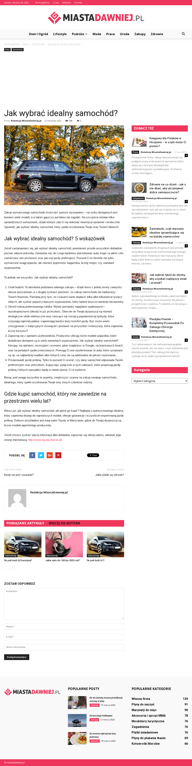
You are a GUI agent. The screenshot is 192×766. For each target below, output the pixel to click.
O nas (56, 2)
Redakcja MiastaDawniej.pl (26, 120)
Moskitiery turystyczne (148, 721)
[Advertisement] (96, 80)
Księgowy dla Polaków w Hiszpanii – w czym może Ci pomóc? (167, 142)
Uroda (124, 34)
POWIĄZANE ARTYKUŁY (25, 523)
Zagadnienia (140, 727)
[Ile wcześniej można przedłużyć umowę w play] (77, 702)
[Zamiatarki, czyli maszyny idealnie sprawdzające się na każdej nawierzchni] (139, 232)
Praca (110, 34)
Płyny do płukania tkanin (149, 738)
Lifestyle (60, 34)
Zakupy (140, 34)
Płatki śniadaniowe (145, 732)
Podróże (78, 34)
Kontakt (78, 2)
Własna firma (141, 699)
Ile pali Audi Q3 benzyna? (18, 560)
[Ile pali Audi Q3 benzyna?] (22, 544)
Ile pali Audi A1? (95, 560)
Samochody (17, 49)
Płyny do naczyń (143, 704)
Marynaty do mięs (144, 710)
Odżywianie (138, 198)
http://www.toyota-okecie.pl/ (45, 439)
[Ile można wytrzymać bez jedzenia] (77, 738)
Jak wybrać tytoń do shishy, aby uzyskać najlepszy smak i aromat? (168, 278)
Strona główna (42, 2)
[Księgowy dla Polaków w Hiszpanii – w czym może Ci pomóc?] (139, 141)
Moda (97, 34)
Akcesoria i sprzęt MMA (149, 715)
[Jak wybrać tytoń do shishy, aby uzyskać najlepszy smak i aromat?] (139, 278)
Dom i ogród (38, 34)
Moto (7, 49)
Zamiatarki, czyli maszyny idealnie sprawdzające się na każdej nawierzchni (166, 232)
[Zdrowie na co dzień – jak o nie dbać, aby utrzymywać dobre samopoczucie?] (139, 188)
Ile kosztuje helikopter (101, 715)
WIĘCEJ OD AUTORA (64, 523)
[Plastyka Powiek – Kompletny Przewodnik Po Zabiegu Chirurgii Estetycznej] (139, 322)
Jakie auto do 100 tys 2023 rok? (62, 560)
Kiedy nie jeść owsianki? (19, 475)
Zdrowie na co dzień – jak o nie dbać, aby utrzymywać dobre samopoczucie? (167, 188)
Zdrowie (157, 34)
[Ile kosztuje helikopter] (77, 720)
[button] (183, 34)
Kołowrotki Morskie (146, 743)
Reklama (66, 2)
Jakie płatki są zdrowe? (109, 475)
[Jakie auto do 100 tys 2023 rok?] (64, 544)
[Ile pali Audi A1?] (105, 544)
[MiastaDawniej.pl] (96, 17)
